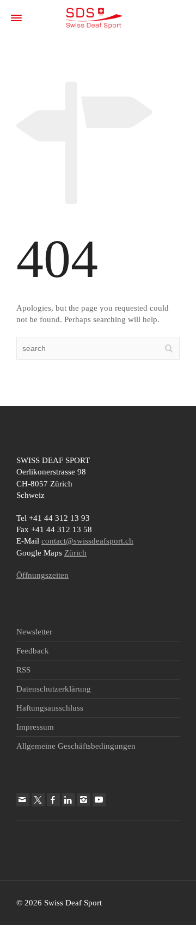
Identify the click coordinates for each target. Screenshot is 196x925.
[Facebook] (53, 799)
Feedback (32, 650)
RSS (23, 669)
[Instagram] (83, 799)
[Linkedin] (68, 799)
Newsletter (34, 631)
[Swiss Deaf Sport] (93, 17)
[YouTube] (99, 799)
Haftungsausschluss (49, 708)
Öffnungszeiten (42, 575)
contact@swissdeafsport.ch (87, 540)
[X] (38, 799)
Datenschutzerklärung (53, 688)
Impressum (35, 727)
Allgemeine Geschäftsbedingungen (76, 746)
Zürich (75, 552)
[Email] (22, 799)
